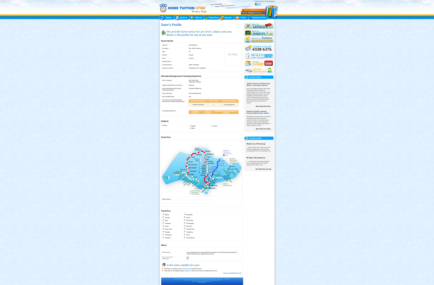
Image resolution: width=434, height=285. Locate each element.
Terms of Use (264, 1)
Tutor (258, 10)
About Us (181, 18)
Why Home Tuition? (196, 18)
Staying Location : (168, 68)
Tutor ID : (165, 45)
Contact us (257, 1)
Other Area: (166, 199)
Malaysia (259, 13)
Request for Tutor (258, 18)
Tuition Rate (211, 18)
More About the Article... (263, 106)
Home (166, 18)
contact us (185, 269)
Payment (226, 18)
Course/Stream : (167, 93)
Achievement (165, 258)
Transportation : (167, 65)
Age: (163, 51)
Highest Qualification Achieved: (172, 85)
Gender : (165, 55)
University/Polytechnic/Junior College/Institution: (171, 89)
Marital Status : (167, 61)
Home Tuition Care (188, 278)
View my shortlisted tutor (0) (232, 273)
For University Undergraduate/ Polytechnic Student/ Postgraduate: (173, 100)
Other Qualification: (168, 96)
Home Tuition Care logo (183, 8)
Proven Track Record (167, 257)
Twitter (259, 4)
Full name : (165, 48)
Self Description (166, 252)
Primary (164, 125)
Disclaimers (272, 1)
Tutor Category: (167, 80)
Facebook (256, 4)
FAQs (241, 18)
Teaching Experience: (169, 111)
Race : (164, 58)
